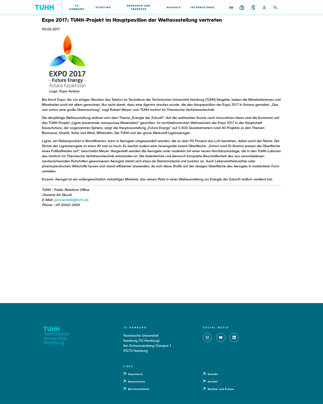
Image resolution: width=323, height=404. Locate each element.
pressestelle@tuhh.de (71, 200)
